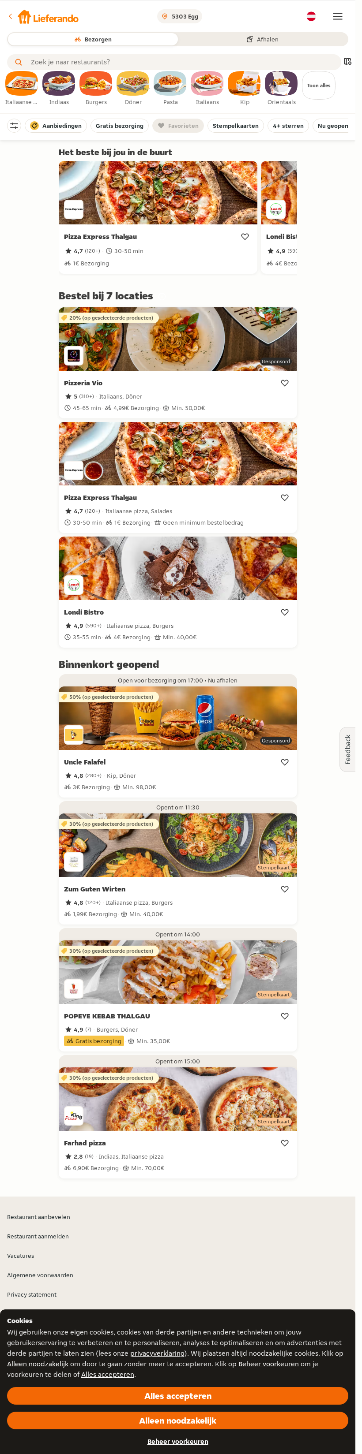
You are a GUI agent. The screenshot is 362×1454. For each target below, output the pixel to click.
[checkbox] (22, 88)
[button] (43, 16)
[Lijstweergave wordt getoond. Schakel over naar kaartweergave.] (347, 62)
